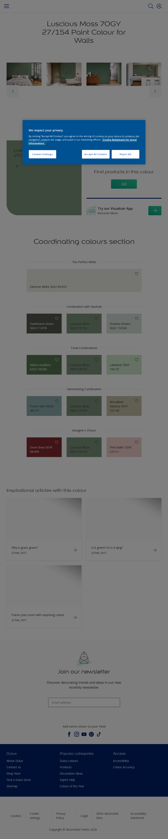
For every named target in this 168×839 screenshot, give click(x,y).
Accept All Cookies (95, 154)
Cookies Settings (42, 154)
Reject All (125, 154)
